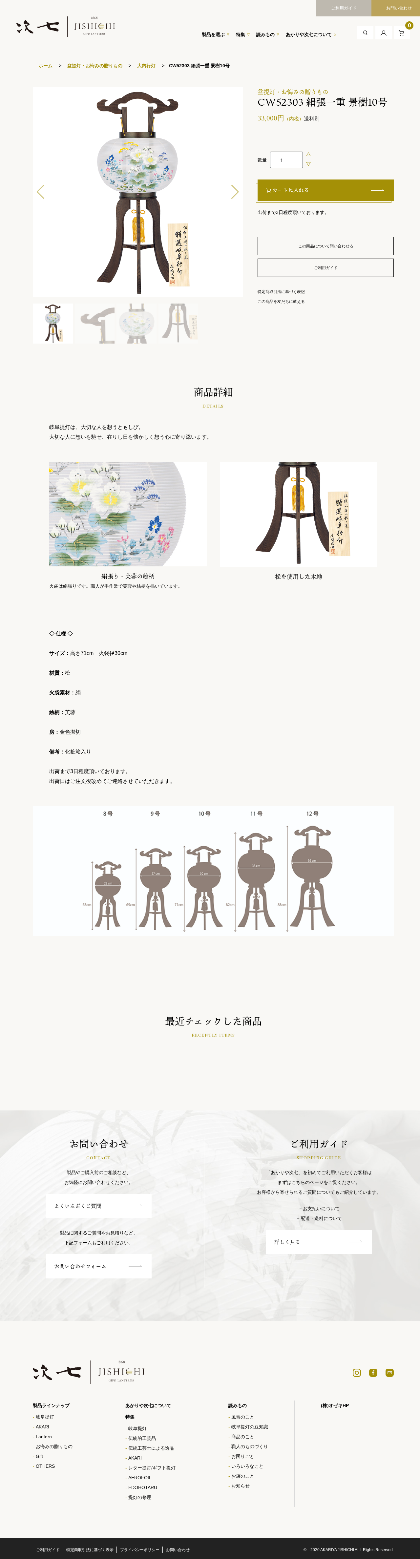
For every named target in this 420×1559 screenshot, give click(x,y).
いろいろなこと (247, 1466)
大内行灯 (146, 65)
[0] (402, 32)
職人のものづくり (249, 1446)
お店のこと (242, 1476)
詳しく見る (287, 1242)
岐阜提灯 (45, 1417)
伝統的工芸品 (142, 1438)
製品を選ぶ (213, 34)
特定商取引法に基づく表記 (281, 291)
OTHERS (45, 1466)
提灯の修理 (139, 1497)
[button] (235, 192)
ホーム (45, 65)
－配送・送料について (319, 1218)
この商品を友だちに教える (281, 301)
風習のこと (242, 1417)
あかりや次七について (309, 34)
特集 (240, 34)
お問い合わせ (178, 1550)
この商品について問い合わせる (325, 246)
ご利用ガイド (344, 8)
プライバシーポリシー (139, 1550)
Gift (39, 1456)
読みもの (265, 34)
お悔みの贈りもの (54, 1446)
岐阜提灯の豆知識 (249, 1426)
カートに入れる (290, 190)
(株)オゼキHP (335, 1405)
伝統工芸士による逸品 (151, 1448)
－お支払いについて (319, 1208)
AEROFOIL (140, 1477)
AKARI (42, 1426)
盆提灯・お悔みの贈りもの (94, 65)
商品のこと (242, 1436)
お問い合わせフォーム (80, 1266)
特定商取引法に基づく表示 (90, 1550)
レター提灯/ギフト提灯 (152, 1467)
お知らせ (240, 1485)
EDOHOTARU (142, 1487)
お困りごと (242, 1456)
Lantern (44, 1436)
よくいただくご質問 (77, 1206)
